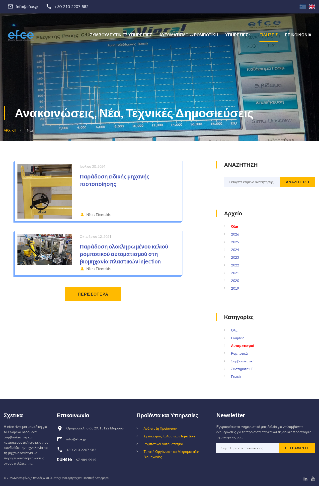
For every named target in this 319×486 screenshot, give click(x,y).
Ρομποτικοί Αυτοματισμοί (163, 444)
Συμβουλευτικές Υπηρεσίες (121, 35)
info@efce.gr (27, 6)
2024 (235, 249)
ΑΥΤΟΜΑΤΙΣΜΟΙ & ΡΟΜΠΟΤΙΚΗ (188, 35)
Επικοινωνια (298, 35)
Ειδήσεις (237, 338)
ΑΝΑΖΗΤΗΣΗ (297, 182)
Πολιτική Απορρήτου (96, 478)
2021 (235, 273)
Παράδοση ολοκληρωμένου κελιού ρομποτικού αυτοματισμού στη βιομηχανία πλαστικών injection (124, 254)
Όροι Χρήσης (69, 478)
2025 (235, 242)
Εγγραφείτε (297, 448)
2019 (235, 288)
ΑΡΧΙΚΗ (10, 130)
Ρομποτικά (239, 353)
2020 (235, 280)
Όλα (234, 226)
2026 (235, 234)
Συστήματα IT (242, 369)
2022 (235, 265)
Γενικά (236, 376)
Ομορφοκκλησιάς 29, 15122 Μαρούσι (95, 428)
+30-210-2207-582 (71, 6)
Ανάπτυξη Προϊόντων (160, 428)
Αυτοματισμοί (242, 345)
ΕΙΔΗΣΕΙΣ (268, 35)
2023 (235, 257)
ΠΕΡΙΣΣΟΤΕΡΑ (93, 294)
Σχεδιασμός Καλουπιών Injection (169, 436)
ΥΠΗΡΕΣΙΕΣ (236, 35)
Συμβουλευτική (242, 361)
